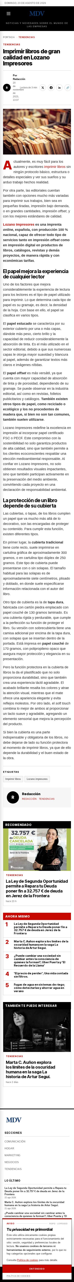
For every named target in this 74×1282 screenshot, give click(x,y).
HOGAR (9, 1148)
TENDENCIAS (27, 37)
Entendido (36, 1268)
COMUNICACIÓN (15, 1141)
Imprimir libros (13, 779)
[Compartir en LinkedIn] (59, 87)
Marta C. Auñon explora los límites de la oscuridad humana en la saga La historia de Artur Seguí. (34, 1205)
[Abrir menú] (9, 13)
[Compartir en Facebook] (51, 87)
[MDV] (37, 13)
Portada (8, 37)
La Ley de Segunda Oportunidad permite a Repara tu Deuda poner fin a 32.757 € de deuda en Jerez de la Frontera (35, 1193)
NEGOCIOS (12, 1162)
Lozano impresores (37, 779)
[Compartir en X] (42, 87)
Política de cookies (27, 1260)
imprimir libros (54, 167)
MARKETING (12, 1155)
